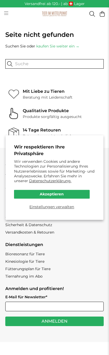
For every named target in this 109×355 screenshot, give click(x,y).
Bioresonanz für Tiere (25, 254)
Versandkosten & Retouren (29, 232)
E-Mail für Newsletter (26, 297)
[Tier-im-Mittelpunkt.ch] (54, 14)
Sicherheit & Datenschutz (28, 224)
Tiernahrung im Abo (24, 276)
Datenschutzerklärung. (50, 180)
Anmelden (54, 321)
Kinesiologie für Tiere (24, 261)
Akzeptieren (52, 194)
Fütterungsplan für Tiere (28, 268)
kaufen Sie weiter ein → (57, 46)
